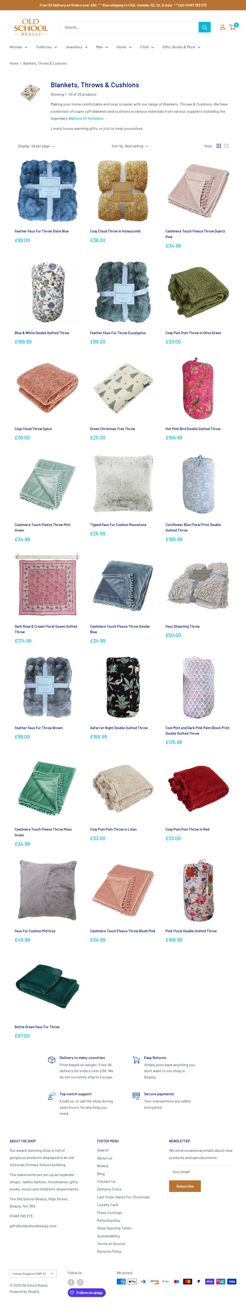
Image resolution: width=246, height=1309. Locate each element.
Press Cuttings (109, 1212)
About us (104, 1158)
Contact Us (106, 1181)
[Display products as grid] (219, 146)
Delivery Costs (109, 1189)
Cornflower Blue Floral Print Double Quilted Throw (193, 527)
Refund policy (108, 1220)
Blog (101, 1173)
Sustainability (108, 1236)
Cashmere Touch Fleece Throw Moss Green (43, 832)
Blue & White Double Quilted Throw (42, 333)
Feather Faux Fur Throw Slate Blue (42, 231)
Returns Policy (109, 1251)
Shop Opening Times (114, 1228)
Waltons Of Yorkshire (86, 118)
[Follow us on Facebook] (71, 1282)
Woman (16, 46)
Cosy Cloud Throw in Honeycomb (115, 231)
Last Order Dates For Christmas (123, 1197)
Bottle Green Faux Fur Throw (37, 1027)
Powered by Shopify (24, 1292)
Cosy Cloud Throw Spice (33, 428)
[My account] (222, 27)
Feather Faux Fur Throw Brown (39, 728)
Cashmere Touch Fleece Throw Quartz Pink (195, 234)
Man (99, 46)
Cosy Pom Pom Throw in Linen (113, 829)
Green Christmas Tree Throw (112, 428)
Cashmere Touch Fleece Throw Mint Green (43, 527)
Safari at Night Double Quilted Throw (119, 728)
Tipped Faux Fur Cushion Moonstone (118, 524)
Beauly (103, 1165)
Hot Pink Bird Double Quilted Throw (193, 428)
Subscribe (185, 1186)
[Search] (205, 27)
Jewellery (74, 46)
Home (121, 46)
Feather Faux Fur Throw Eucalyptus (118, 333)
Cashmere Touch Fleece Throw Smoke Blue (120, 629)
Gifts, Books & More (178, 46)
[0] (232, 27)
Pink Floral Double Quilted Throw (191, 931)
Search (103, 1150)
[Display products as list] (227, 146)
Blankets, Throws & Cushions (45, 63)
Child (144, 46)
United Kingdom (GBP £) (29, 1273)
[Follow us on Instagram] (80, 1282)
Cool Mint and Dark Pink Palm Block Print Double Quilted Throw (197, 730)
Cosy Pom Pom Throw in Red (187, 829)
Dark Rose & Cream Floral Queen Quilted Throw (46, 629)
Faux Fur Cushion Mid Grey (35, 931)
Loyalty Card (107, 1204)
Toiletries (44, 46)
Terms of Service (111, 1243)
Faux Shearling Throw (183, 626)
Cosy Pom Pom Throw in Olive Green (193, 333)
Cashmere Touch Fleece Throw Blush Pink (122, 931)
